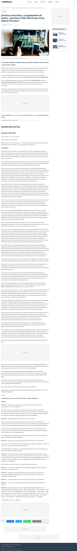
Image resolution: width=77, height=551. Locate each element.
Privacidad (3, 549)
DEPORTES (50, 1)
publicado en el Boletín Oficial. (28, 120)
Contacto (12, 549)
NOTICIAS (30, 1)
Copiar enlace (36, 521)
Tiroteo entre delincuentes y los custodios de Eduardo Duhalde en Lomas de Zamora (62, 40)
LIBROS (56, 1)
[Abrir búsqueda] (75, 2)
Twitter (19, 521)
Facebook (10, 521)
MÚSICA (36, 1)
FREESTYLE (43, 1)
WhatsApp (27, 521)
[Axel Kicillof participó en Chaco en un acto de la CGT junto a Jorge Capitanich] (55, 48)
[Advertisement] (25, 103)
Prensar (4, 24)
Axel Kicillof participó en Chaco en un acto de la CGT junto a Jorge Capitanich (62, 46)
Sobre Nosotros (18, 549)
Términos (7, 549)
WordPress (5, 550)
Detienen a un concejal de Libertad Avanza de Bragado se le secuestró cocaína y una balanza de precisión (62, 33)
